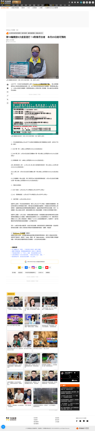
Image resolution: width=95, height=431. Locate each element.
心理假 (40, 7)
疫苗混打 (20, 272)
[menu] (2, 5)
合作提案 (57, 421)
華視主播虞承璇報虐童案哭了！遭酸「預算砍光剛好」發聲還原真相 (32, 326)
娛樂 (30, 5)
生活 (47, 5)
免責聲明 (36, 419)
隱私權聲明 (36, 421)
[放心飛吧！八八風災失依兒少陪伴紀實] (16, 2)
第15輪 (14, 272)
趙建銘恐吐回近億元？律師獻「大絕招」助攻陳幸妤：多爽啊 (14, 309)
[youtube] (78, 2)
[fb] (69, 2)
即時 (18, 5)
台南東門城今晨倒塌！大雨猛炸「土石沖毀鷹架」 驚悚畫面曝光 (45, 406)
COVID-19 (41, 272)
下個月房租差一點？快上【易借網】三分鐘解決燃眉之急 (49, 309)
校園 (69, 5)
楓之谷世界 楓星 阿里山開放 (13, 325)
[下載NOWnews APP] (87, 2)
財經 (42, 5)
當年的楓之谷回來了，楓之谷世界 (41, 348)
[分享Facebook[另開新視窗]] (7, 84)
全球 (38, 5)
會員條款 (57, 417)
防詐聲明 (36, 417)
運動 (34, 5)
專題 (26, 5)
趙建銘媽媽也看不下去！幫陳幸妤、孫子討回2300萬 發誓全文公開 (19, 349)
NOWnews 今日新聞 (10, 30)
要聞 (22, 5)
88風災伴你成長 (15, 7)
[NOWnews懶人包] (84, 2)
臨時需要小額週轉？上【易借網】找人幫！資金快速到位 (49, 365)
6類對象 (48, 272)
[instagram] (72, 2)
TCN (29, 7)
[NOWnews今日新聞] (6, 2)
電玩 (51, 5)
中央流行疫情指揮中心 (30, 272)
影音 (57, 5)
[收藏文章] (7, 103)
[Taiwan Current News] (81, 2)
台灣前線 (34, 7)
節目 (61, 5)
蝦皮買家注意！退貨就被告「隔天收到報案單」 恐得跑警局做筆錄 (49, 326)
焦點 (13, 5)
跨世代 (23, 7)
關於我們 (57, 419)
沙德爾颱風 (7, 5)
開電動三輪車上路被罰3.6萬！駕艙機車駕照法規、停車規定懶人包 (32, 366)
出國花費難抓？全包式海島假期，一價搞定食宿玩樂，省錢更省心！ (14, 383)
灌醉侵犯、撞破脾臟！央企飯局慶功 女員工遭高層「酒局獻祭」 (19, 406)
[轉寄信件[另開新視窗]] (7, 92)
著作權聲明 (36, 423)
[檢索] (90, 2)
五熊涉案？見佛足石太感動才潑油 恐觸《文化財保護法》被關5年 (32, 309)
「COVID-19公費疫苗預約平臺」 (42, 84)
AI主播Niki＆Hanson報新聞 (51, 7)
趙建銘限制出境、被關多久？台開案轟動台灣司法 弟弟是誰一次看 (32, 383)
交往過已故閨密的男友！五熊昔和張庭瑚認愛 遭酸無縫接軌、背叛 (14, 366)
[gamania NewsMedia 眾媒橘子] (82, 428)
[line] (75, 2)
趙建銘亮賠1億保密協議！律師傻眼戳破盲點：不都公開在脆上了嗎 (49, 383)
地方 (65, 5)
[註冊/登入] (93, 2)
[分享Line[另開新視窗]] (7, 88)
